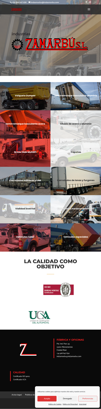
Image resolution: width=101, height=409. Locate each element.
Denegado (67, 398)
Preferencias (87, 398)
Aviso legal (82, 404)
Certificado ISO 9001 (21, 376)
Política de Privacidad (70, 404)
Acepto (47, 398)
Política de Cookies (54, 404)
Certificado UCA (19, 380)
